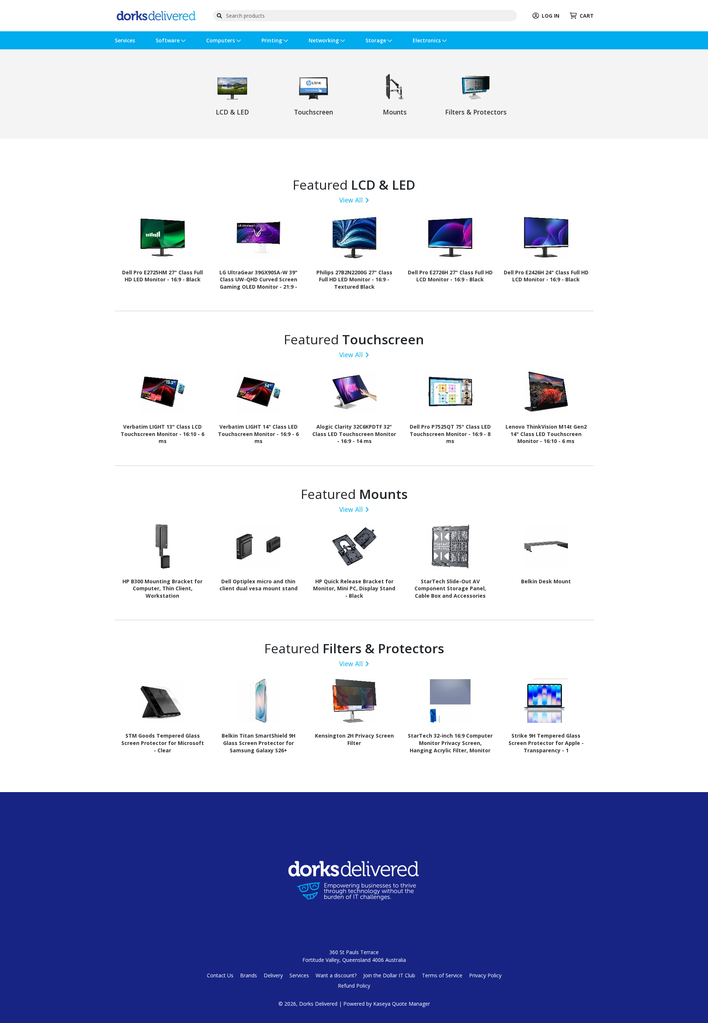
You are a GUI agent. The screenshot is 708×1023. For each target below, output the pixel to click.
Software (168, 40)
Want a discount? (336, 975)
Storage (376, 40)
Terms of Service (442, 975)
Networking (324, 40)
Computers (221, 40)
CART (587, 15)
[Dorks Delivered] (156, 14)
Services (125, 40)
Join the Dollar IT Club (389, 975)
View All (351, 200)
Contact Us (220, 975)
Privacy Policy (485, 975)
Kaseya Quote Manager (401, 1003)
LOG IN (550, 15)
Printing (272, 40)
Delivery (273, 975)
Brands (248, 975)
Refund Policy (354, 985)
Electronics (427, 40)
